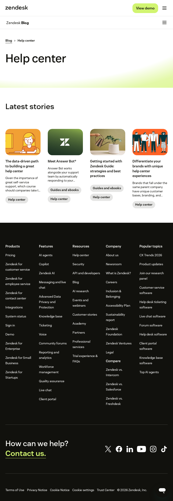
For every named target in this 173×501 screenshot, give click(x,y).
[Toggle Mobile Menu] (164, 8)
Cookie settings (83, 490)
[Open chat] (162, 490)
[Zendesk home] (16, 8)
